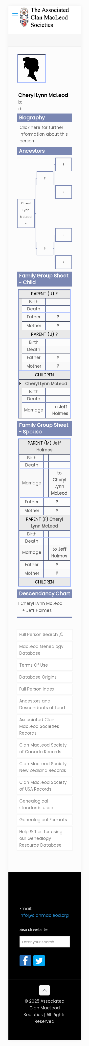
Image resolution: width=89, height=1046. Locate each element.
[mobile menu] (15, 13)
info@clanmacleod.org (44, 915)
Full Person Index (36, 689)
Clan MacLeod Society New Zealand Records (43, 767)
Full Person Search (39, 635)
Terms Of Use (33, 665)
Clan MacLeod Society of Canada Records (43, 748)
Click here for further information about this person (44, 134)
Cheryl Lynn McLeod (46, 384)
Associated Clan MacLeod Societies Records (39, 726)
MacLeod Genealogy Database (41, 649)
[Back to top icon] (44, 990)
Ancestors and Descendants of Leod (42, 704)
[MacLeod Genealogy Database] (44, 13)
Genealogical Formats (43, 820)
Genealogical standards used (36, 804)
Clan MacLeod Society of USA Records (43, 785)
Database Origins (38, 677)
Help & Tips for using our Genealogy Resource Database (41, 838)
